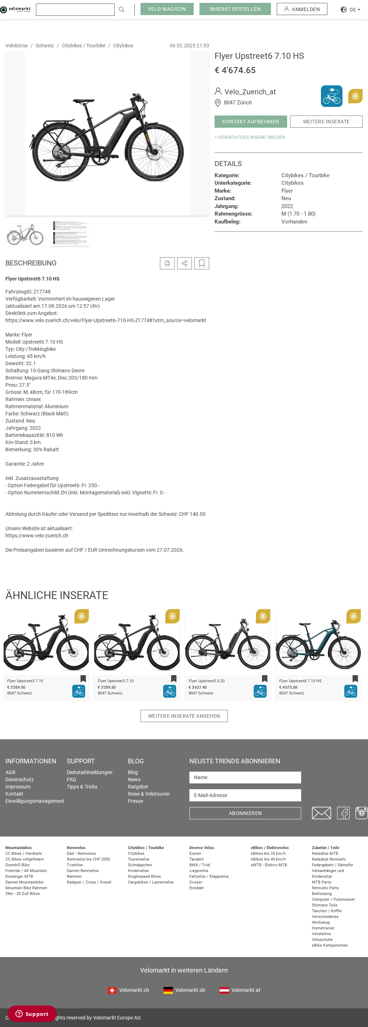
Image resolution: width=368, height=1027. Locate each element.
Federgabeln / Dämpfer (332, 865)
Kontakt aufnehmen (250, 121)
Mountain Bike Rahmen (26, 888)
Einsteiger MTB (19, 876)
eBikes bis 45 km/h (268, 859)
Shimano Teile (324, 905)
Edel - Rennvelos (81, 853)
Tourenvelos (139, 859)
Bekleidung (322, 893)
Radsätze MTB (325, 853)
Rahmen (74, 876)
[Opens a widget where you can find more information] (32, 1014)
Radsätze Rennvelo (329, 859)
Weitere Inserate (326, 121)
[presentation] (18, 643)
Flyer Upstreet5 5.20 (207, 681)
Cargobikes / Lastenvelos (151, 882)
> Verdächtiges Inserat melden (250, 137)
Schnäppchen (140, 865)
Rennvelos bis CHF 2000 (88, 859)
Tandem (196, 859)
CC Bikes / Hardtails (23, 853)
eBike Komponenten (330, 945)
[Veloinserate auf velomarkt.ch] (15, 9)
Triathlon (75, 865)
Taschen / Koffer (327, 911)
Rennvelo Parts (325, 888)
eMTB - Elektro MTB (269, 865)
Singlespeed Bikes (144, 876)
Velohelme (321, 934)
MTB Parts (321, 882)
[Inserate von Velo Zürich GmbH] (331, 96)
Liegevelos (198, 870)
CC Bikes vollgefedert (24, 859)
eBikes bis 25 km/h (268, 853)
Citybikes (136, 853)
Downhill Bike (17, 865)
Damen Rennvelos (83, 870)
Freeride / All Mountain (26, 870)
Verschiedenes (325, 916)
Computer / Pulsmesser (333, 899)
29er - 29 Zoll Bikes (22, 893)
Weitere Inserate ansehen (184, 716)
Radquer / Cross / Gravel (89, 882)
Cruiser (195, 882)
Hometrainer (323, 928)
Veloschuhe (322, 939)
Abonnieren (245, 813)
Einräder (196, 888)
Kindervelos (138, 870)
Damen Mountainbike (24, 882)
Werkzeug (321, 922)
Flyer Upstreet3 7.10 (25, 681)
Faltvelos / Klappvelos (209, 876)
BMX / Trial (199, 865)
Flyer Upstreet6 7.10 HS (300, 681)
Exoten (195, 853)
